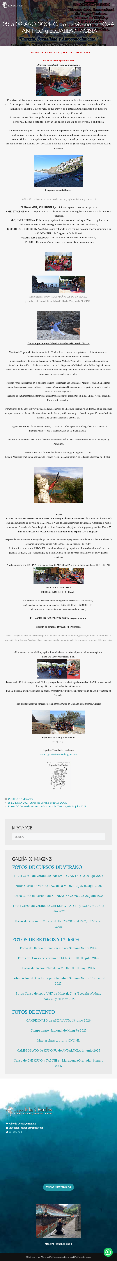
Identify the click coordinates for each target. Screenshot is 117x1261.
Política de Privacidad (83, 1257)
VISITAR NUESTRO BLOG (58, 1187)
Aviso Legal (69, 1257)
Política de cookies (57, 1257)
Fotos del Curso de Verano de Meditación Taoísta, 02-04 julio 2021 (47, 806)
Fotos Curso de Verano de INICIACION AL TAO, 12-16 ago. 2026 (58, 876)
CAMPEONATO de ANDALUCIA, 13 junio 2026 (58, 1020)
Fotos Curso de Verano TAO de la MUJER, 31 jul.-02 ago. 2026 (58, 886)
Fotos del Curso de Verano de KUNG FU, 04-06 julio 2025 (58, 958)
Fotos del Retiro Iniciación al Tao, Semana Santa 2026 (58, 948)
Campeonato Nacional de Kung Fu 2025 (58, 1030)
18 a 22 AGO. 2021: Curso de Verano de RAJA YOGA (37, 802)
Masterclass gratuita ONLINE (58, 1040)
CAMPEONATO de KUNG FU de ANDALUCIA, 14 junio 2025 (58, 1050)
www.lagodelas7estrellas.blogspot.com (58, 754)
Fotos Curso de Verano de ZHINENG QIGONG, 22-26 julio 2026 (58, 896)
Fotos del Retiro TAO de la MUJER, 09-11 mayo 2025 (58, 968)
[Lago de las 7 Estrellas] (12, 5)
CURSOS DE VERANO (20, 799)
